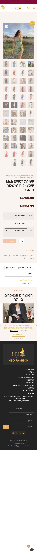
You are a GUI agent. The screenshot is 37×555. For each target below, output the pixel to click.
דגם (31, 230)
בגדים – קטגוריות (27, 377)
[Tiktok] (23, 432)
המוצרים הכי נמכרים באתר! (23, 385)
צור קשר (31, 388)
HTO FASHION (21, 176)
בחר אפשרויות (18, 335)
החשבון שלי (29, 380)
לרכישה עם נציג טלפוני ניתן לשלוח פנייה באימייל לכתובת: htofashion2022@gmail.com (18, 398)
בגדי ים (31, 375)
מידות (30, 215)
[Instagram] (20, 432)
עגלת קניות (30, 382)
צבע (31, 222)
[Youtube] (13, 432)
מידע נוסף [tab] (21, 268)
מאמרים (31, 393)
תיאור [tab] (29, 268)
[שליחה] (6, 427)
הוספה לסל (10, 241)
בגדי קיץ (12, 255)
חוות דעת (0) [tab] (10, 268)
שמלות (24, 258)
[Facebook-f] (16, 432)
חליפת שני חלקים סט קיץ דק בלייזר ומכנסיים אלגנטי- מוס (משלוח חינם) (18, 326)
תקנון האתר (29, 390)
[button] (34, 8)
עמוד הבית (30, 176)
